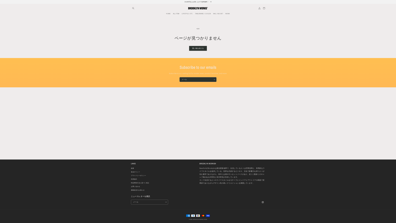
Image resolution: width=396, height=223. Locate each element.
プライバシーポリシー (138, 175)
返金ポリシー (135, 172)
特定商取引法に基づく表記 (140, 183)
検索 (132, 168)
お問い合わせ (135, 186)
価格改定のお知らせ (137, 190)
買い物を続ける (198, 48)
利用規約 (134, 179)
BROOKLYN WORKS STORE (200, 219)
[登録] (214, 79)
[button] (133, 8)
